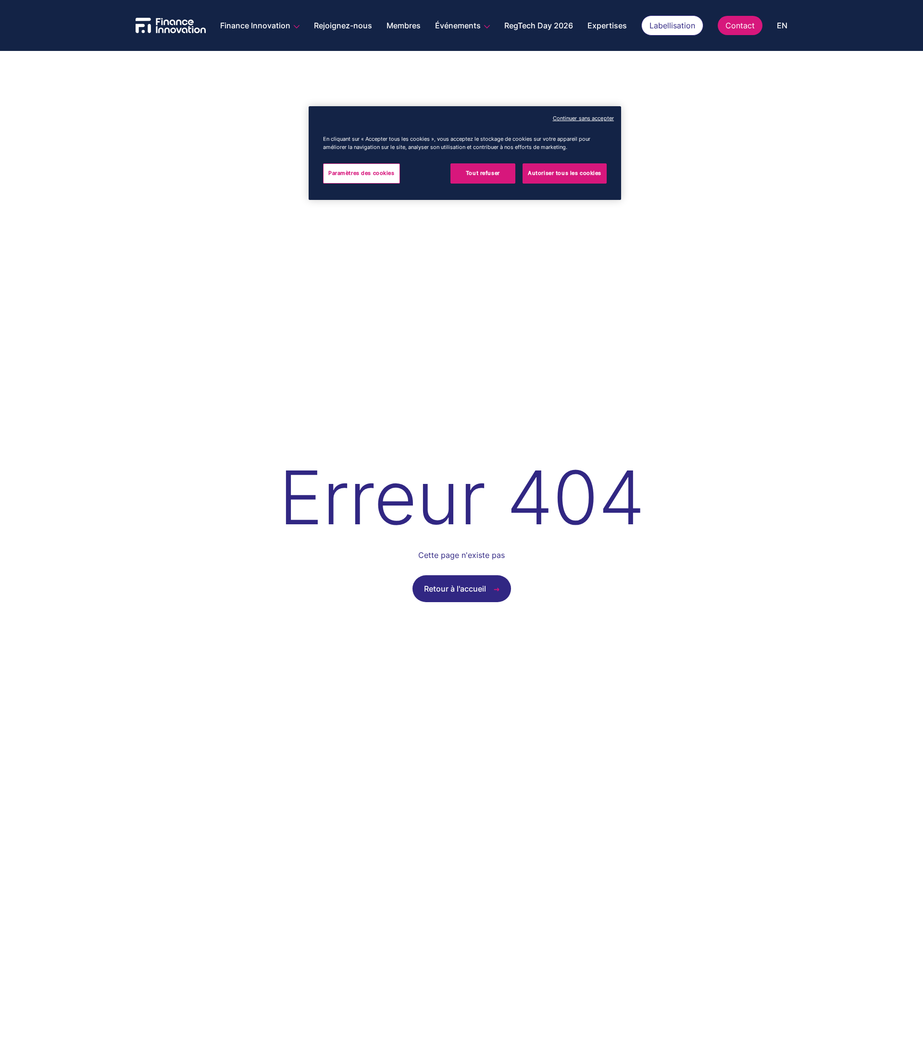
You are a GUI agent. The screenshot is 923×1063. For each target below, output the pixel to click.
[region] (465, 153)
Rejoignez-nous (343, 25)
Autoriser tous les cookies (564, 173)
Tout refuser (483, 173)
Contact (740, 25)
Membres (404, 25)
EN (782, 25)
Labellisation (672, 25)
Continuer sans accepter (583, 118)
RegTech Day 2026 (538, 25)
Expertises (607, 25)
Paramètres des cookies (361, 173)
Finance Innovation (256, 25)
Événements (459, 25)
